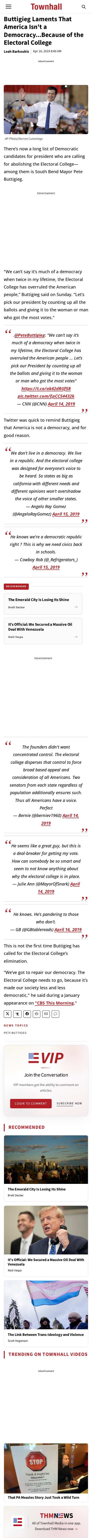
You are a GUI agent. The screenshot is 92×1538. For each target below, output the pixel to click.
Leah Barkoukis (16, 51)
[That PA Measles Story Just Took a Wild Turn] (46, 1468)
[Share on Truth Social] (17, 1014)
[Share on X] (7, 1014)
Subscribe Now (69, 1103)
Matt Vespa (15, 1270)
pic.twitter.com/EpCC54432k (46, 396)
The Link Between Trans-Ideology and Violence (46, 1334)
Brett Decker (16, 1195)
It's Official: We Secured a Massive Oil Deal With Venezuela (46, 1262)
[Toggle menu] (8, 6)
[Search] (83, 7)
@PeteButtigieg (29, 335)
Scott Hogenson (18, 1341)
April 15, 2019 (65, 514)
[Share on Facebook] (27, 1014)
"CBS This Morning (54, 1003)
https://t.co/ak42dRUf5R (46, 388)
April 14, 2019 (61, 404)
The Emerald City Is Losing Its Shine (37, 1189)
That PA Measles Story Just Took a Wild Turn (43, 1497)
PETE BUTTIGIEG (15, 1033)
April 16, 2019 (68, 929)
